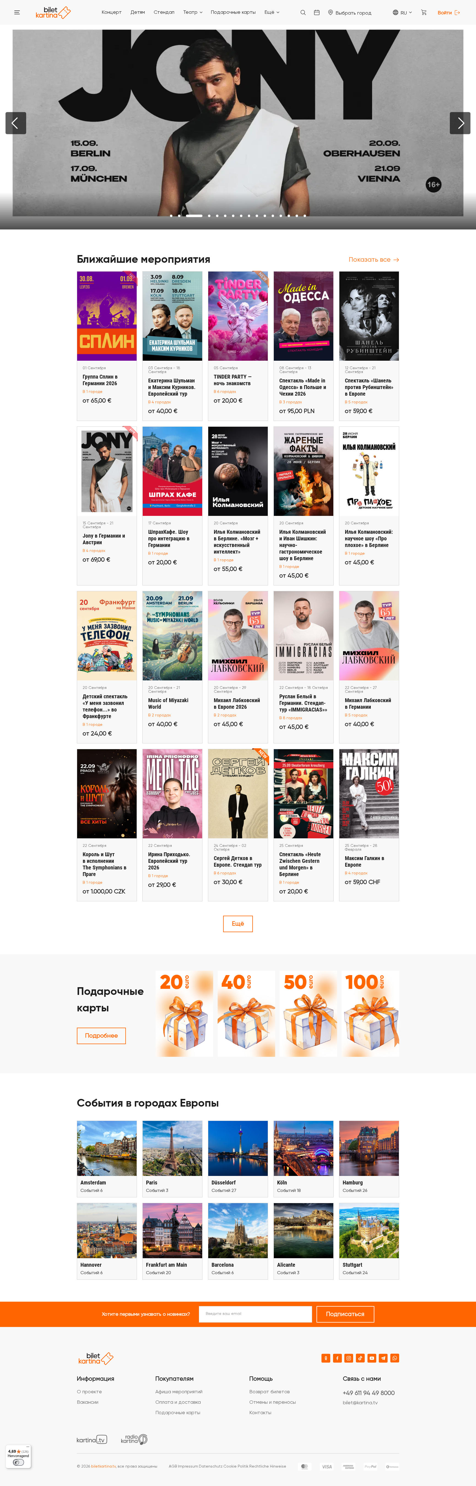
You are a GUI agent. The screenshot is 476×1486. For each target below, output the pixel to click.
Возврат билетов (269, 1391)
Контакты (260, 1412)
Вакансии (87, 1402)
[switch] (18, 1462)
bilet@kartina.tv (360, 1402)
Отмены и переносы (272, 1402)
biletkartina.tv (103, 1466)
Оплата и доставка (178, 1402)
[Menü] (28, 1448)
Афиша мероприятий (178, 1391)
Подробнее (101, 1036)
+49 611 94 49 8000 (369, 1393)
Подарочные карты (177, 1412)
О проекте (89, 1391)
